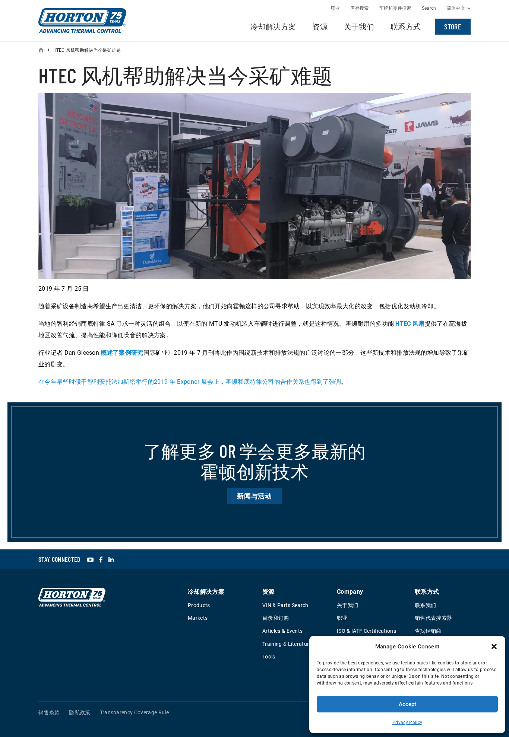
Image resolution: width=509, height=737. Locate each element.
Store (452, 26)
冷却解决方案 (273, 26)
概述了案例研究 (122, 352)
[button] (494, 646)
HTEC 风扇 (409, 323)
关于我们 (359, 26)
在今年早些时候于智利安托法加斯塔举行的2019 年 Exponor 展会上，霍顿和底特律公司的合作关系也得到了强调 (189, 381)
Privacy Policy (407, 722)
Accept (407, 704)
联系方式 (406, 26)
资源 (320, 26)
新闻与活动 (254, 496)
